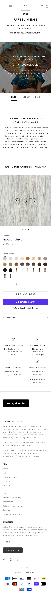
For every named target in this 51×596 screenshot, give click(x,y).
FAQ (4, 473)
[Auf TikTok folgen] (17, 559)
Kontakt (6, 489)
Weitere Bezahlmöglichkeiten (25, 308)
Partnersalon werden (12, 514)
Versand (7, 481)
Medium (26, 97)
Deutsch (24, 567)
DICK (37, 97)
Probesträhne (12, 239)
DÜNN (14, 97)
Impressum (8, 501)
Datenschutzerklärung (13, 506)
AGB (4, 493)
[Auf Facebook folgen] (4, 559)
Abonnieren (12, 550)
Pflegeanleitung (10, 477)
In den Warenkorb (25, 294)
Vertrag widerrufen (16, 403)
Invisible (6, 235)
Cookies (6, 510)
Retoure (6, 485)
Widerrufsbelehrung (12, 497)
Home (5, 469)
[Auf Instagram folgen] (10, 559)
